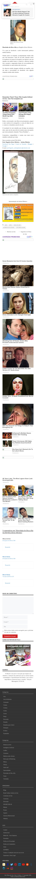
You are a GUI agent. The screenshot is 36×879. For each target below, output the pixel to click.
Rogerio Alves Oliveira (8, 227)
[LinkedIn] (19, 865)
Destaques (5, 727)
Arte (4, 696)
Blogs (4, 790)
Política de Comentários (9, 844)
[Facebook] (7, 865)
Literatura (5, 753)
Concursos (5, 798)
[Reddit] (27, 865)
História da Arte (11, 231)
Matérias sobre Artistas (9, 756)
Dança (4, 716)
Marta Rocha (6, 556)
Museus (5, 807)
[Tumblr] (31, 865)
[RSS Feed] (4, 865)
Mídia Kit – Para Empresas (10, 835)
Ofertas (5, 764)
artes (10, 225)
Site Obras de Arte (20, 227)
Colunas (5, 707)
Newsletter (6, 838)
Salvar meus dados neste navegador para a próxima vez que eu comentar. (18, 631)
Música (5, 761)
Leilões (5, 750)
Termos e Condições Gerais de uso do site (13, 852)
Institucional (6, 832)
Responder (7, 547)
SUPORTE (6, 849)
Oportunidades (6, 770)
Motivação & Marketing (9, 759)
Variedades (6, 779)
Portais (5, 810)
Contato (5, 830)
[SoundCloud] (7, 869)
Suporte (5, 813)
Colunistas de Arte (7, 795)
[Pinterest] (15, 865)
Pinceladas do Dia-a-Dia (9, 773)
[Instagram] (11, 869)
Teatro (5, 776)
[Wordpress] (4, 869)
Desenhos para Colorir (8, 725)
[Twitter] (11, 865)
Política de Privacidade (9, 841)
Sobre (4, 847)
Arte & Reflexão (7, 699)
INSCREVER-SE (7, 804)
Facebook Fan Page (8, 144)
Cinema (5, 705)
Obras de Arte (17, 225)
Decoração (5, 719)
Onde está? (6, 767)
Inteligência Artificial (8, 747)
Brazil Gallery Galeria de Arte (10, 793)
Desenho (5, 722)
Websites (5, 818)
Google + (5, 146)
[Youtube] (23, 865)
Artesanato (6, 702)
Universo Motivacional (9, 815)
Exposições (6, 733)
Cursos (5, 713)
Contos (5, 710)
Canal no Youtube (21, 144)
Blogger (30, 144)
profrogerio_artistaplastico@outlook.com (18, 148)
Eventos (5, 730)
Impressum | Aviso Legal (9, 855)
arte (6, 225)
